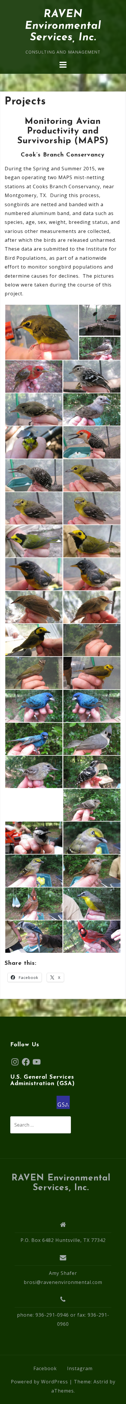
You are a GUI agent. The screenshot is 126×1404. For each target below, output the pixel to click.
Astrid (100, 1381)
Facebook (45, 1368)
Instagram (80, 1368)
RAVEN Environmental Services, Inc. (63, 26)
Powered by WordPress (39, 1381)
